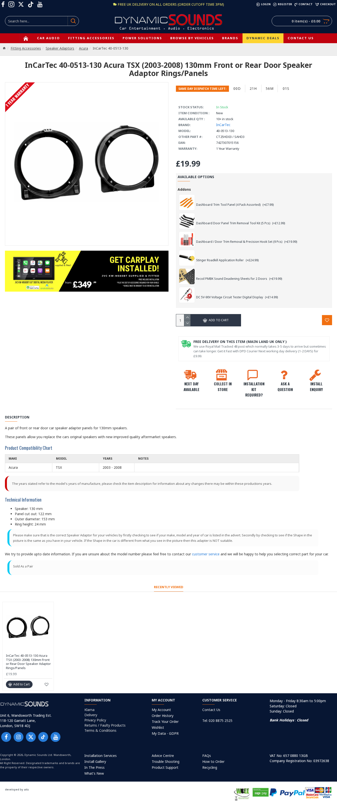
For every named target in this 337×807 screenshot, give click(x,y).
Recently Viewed (168, 587)
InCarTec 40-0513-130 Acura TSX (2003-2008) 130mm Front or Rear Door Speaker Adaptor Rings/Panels (28, 662)
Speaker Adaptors (60, 48)
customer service (206, 554)
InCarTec (223, 124)
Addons (184, 189)
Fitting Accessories (26, 48)
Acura (83, 48)
